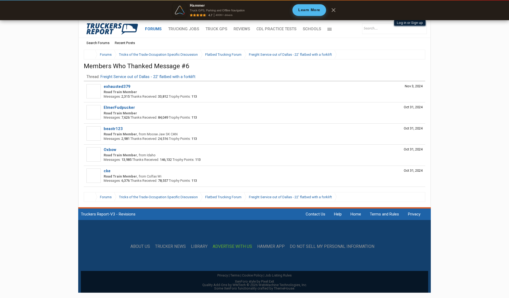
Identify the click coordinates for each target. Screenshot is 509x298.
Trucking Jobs (183, 29)
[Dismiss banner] (333, 10)
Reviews (242, 29)
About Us (140, 246)
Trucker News (170, 246)
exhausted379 (117, 86)
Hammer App (271, 246)
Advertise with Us (232, 246)
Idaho (151, 155)
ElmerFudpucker (119, 107)
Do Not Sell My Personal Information (332, 246)
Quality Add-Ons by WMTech (254, 285)
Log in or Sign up (410, 23)
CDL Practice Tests (276, 29)
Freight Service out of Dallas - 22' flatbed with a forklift (147, 76)
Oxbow (110, 149)
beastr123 (113, 128)
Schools (312, 29)
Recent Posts (125, 43)
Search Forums (97, 43)
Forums (153, 29)
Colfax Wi (154, 176)
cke (107, 171)
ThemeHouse (284, 288)
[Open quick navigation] (417, 54)
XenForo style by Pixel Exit (254, 281)
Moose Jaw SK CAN (162, 134)
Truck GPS (216, 29)
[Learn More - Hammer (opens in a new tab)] (254, 10)
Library (199, 246)
